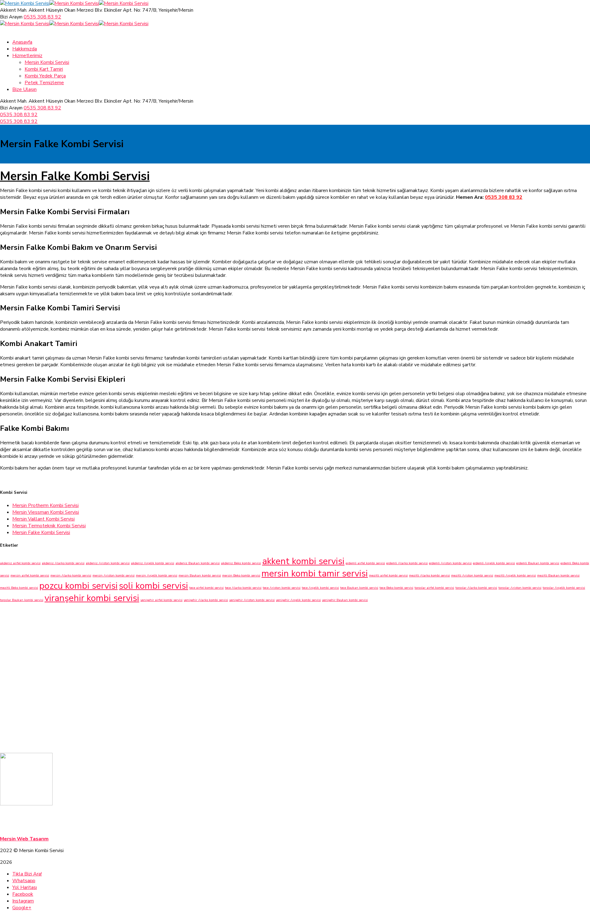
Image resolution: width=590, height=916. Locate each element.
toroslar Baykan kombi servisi (21, 600)
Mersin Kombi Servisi (24, 815)
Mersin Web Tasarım (24, 838)
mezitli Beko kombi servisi (19, 587)
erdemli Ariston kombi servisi (450, 563)
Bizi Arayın (11, 17)
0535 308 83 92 (42, 17)
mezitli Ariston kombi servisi (472, 575)
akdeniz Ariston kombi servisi (108, 563)
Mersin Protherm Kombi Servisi (45, 505)
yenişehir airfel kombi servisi (161, 600)
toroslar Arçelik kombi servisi (564, 587)
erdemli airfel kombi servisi (365, 563)
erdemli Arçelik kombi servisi (494, 563)
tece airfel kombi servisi (206, 587)
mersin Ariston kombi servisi (113, 575)
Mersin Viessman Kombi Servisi (45, 512)
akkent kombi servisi (303, 561)
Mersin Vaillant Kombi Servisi (43, 519)
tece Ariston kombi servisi (282, 587)
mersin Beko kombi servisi (241, 575)
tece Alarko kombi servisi (243, 587)
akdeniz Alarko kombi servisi (63, 563)
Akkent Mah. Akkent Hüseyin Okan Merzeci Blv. (51, 10)
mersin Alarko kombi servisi (70, 575)
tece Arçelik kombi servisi (320, 587)
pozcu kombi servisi (78, 586)
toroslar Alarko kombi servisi (476, 587)
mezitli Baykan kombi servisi (558, 575)
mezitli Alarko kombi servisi (429, 575)
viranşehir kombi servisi (92, 598)
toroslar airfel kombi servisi (434, 587)
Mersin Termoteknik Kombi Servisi (49, 525)
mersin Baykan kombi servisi (200, 575)
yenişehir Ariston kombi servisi (252, 600)
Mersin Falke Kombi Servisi (75, 176)
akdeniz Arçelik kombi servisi (152, 563)
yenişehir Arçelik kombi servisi (298, 600)
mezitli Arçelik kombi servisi (515, 575)
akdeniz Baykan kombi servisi (197, 563)
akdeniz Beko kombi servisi (241, 563)
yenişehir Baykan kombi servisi (345, 600)
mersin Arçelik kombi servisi (156, 575)
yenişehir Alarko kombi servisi (206, 600)
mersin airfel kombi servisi (29, 575)
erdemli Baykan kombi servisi (537, 563)
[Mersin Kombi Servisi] (24, 3)
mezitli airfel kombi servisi (388, 575)
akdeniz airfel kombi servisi (20, 563)
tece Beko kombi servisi (396, 587)
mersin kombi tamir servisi (315, 573)
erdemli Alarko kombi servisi (407, 563)
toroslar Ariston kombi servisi (519, 587)
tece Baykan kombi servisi (359, 587)
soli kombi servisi (153, 586)
